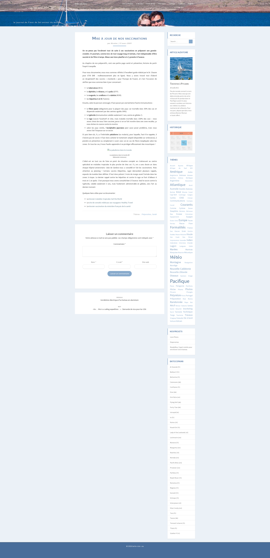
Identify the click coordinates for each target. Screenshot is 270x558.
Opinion (183, 276)
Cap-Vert (173, 195)
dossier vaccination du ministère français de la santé (109, 206)
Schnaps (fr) (174, 498)
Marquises (174, 252)
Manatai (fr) (174, 443)
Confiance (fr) (175, 387)
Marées (174, 249)
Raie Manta (188, 299)
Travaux (189, 314)
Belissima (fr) (175, 377)
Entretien (189, 214)
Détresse (189, 211)
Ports (183, 295)
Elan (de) (173, 392)
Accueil (172, 166)
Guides (172, 234)
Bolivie (172, 192)
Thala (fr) (173, 528)
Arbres (180, 178)
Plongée (189, 292)
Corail (172, 205)
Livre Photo (174, 337)
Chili (181, 197)
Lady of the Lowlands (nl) (179, 432)
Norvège (173, 265)
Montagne (175, 262)
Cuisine (173, 208)
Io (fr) (172, 417)
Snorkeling (188, 308)
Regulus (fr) (174, 488)
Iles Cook (175, 237)
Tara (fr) (173, 513)
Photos (189, 289)
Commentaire (119, 244)
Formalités (178, 227)
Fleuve (181, 223)
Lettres (172, 4)
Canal (190, 192)
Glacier (177, 231)
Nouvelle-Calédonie (180, 268)
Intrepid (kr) (174, 412)
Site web (145, 262)
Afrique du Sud (178, 168)
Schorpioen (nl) (175, 503)
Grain (184, 231)
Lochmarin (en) (175, 437)
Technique (188, 311)
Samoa (190, 305)
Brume (184, 192)
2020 (181, 133)
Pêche (173, 289)
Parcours (162, 4)
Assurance (189, 181)
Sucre (172, 312)
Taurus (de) (174, 518)
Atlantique (177, 185)
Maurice (181, 252)
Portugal (189, 295)
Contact (181, 4)
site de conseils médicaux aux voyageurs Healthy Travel (111, 202)
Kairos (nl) (174, 422)
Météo (176, 257)
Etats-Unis (174, 220)
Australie (174, 188)
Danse (190, 208)
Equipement (174, 217)
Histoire (183, 234)
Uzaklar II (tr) (175, 533)
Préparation (146, 214)
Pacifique (179, 281)
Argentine (174, 180)
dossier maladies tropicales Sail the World (105, 199)
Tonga (172, 315)
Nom (93, 262)
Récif (172, 305)
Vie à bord (188, 318)
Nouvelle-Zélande (178, 272)
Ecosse (179, 214)
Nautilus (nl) (174, 453)
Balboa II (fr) (174, 372)
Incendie (183, 240)
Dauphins (174, 211)
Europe (183, 220)
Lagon (173, 245)
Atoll (191, 185)
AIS (191, 168)
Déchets (182, 211)
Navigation (189, 262)
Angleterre (174, 175)
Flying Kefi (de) (175, 402)
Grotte (190, 231)
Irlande (190, 243)
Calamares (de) (175, 382)
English (191, 4)
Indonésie (173, 243)
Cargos (190, 195)
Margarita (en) (175, 448)
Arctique (189, 178)
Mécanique (188, 252)
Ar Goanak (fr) (175, 367)
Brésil (178, 192)
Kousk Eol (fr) (175, 427)
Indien (190, 240)
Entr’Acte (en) (175, 397)
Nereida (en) (174, 458)
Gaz (171, 231)
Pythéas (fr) (174, 473)
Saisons (184, 306)
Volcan (179, 321)
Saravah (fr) (174, 493)
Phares (180, 289)
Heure (178, 234)
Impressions (174, 240)
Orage (190, 276)
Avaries (182, 188)
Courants (186, 205)
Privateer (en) (175, 468)
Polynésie (175, 295)
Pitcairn (173, 292)
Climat (190, 198)
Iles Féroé (187, 237)
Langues (183, 246)
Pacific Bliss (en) (176, 463)
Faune (190, 220)
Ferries (172, 223)
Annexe (190, 175)
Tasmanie (178, 312)
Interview (182, 243)
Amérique (176, 172)
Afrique (189, 165)
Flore (191, 223)
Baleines (189, 189)
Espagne (189, 217)
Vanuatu (179, 318)
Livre (191, 246)
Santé (154, 214)
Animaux (182, 175)
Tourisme (179, 315)
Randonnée (176, 302)
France (190, 228)
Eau (171, 214)
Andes (190, 172)
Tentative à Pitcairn (179, 83)
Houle (190, 234)
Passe (172, 286)
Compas (190, 201)
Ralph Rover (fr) (176, 478)
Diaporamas (174, 342)
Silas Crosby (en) (176, 508)
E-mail (119, 262)
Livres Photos (127, 4)
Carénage (182, 195)
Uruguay (173, 318)
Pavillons (189, 286)
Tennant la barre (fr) (177, 523)
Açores (180, 166)
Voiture (173, 321)
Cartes (173, 198)
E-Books (139, 4)
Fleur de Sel (150, 4)
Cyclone (182, 208)
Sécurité (179, 309)
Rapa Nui (188, 302)
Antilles (173, 178)
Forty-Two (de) (175, 407)
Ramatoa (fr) (175, 483)
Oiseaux (174, 275)
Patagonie (180, 286)
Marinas (189, 249)
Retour (178, 306)
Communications (177, 200)
